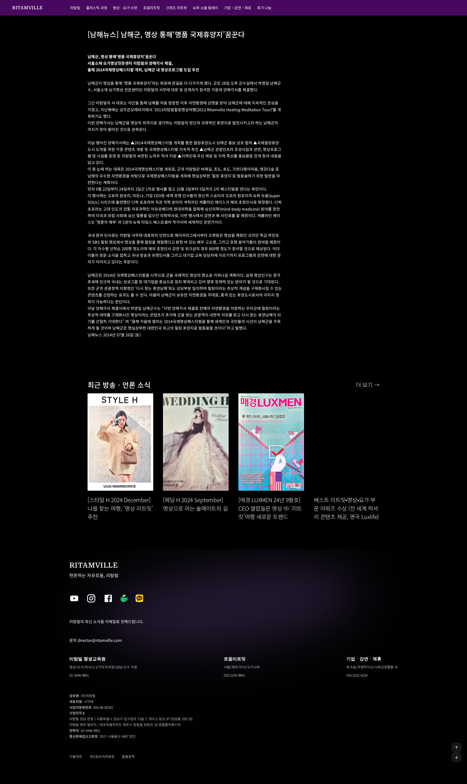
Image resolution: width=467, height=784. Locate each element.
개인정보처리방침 (102, 756)
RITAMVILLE (27, 7)
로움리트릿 (235, 658)
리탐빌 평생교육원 (87, 658)
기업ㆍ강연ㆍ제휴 (363, 658)
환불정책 (128, 756)
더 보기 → (367, 384)
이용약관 (75, 756)
